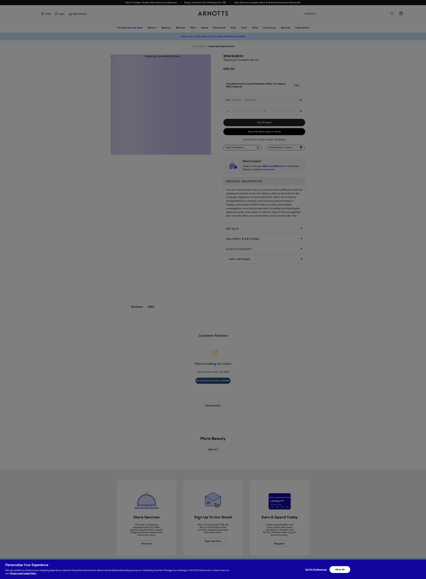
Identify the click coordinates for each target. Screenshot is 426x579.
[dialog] (213, 569)
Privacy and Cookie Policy (23, 573)
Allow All (339, 569)
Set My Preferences (316, 569)
